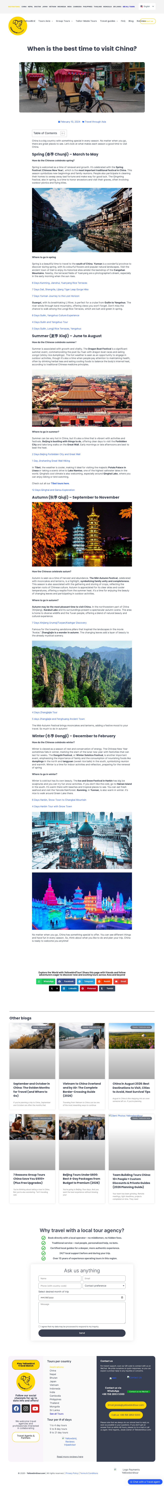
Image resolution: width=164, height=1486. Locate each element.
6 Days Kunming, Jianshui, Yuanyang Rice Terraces (59, 283)
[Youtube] (35, 1408)
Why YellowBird (26, 21)
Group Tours (63, 21)
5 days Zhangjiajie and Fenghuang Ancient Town (58, 719)
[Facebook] (16, 1408)
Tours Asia (44, 21)
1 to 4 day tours (58, 1425)
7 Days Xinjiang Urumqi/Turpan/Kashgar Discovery (59, 622)
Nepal (30, 7)
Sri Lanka (117, 7)
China (24, 7)
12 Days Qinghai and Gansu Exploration (53, 490)
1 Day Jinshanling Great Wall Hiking (51, 460)
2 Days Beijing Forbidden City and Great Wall (56, 454)
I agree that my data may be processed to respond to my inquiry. (70, 1326)
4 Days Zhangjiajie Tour (44, 712)
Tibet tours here (60, 483)
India (69, 7)
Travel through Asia (95, 121)
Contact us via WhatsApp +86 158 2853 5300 (113, 1390)
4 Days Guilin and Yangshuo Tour (50, 322)
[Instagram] (26, 1408)
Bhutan (37, 7)
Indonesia (62, 7)
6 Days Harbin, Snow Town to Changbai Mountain (59, 799)
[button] (45, 981)
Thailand (98, 7)
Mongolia (107, 7)
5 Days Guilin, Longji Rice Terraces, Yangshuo (56, 328)
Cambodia (77, 7)
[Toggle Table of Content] (61, 133)
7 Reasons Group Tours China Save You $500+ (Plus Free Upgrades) (29, 1179)
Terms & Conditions (89, 1473)
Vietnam (52, 7)
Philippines (87, 7)
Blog (131, 21)
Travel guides (107, 21)
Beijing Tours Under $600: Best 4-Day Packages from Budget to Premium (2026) (81, 1179)
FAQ (123, 21)
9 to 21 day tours (59, 1432)
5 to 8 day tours (58, 1429)
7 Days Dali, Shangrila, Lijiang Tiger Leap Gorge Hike (60, 289)
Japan (45, 7)
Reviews (141, 21)
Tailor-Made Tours (86, 21)
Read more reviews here (70, 1456)
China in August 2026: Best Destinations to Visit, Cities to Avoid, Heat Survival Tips (131, 1088)
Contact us (148, 21)
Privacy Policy (72, 1473)
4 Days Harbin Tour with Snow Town (52, 806)
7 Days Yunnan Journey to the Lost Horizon (55, 296)
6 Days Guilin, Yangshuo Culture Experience (55, 315)
